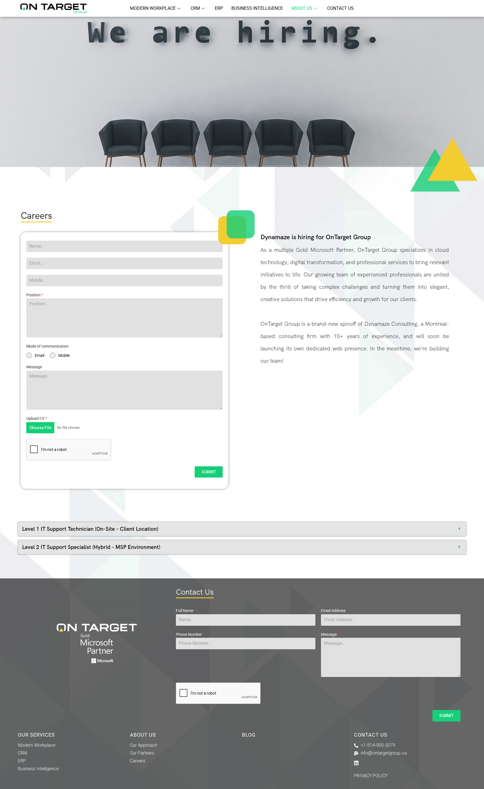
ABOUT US (301, 8)
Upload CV (36, 418)
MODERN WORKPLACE (153, 8)
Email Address (334, 610)
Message (34, 367)
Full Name (186, 610)
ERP (219, 8)
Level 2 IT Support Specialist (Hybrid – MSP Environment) (91, 547)
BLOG (248, 735)
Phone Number (190, 634)
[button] (242, 529)
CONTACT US (340, 8)
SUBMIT (209, 472)
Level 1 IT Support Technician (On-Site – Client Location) (90, 528)
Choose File (40, 427)
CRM (195, 8)
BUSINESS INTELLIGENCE (257, 8)
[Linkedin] (356, 763)
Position (34, 295)
